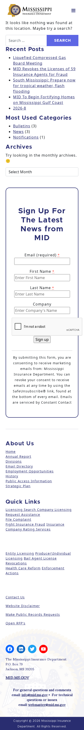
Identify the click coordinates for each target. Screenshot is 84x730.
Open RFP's (15, 623)
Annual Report (18, 456)
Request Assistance (23, 514)
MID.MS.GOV (17, 677)
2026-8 (19, 108)
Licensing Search (21, 509)
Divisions (14, 461)
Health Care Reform (23, 568)
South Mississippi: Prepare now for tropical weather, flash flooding (44, 85)
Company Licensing (54, 509)
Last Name (42, 287)
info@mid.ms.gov (34, 695)
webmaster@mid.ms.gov (47, 705)
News (18, 131)
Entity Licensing (20, 553)
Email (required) (42, 255)
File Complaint (18, 519)
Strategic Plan (18, 486)
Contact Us (15, 597)
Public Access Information (29, 481)
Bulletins (21, 126)
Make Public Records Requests (33, 614)
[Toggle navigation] (73, 10)
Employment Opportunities (30, 471)
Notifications (26, 137)
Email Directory (19, 466)
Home (11, 451)
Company (42, 304)
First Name (42, 271)
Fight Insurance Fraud (25, 524)
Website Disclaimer (23, 606)
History (12, 476)
